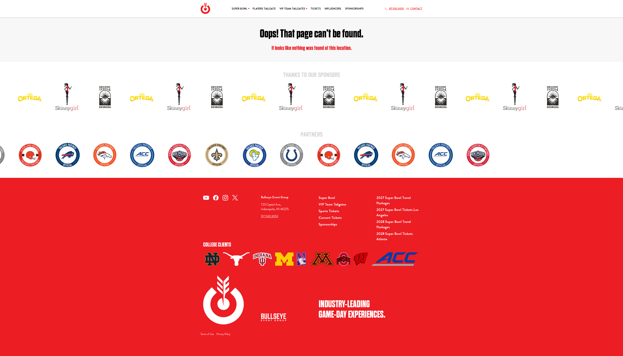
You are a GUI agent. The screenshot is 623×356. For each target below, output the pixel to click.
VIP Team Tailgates (332, 204)
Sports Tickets (329, 210)
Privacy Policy (223, 334)
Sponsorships (328, 224)
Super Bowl (327, 197)
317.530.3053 (269, 216)
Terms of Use (207, 334)
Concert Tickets (330, 217)
